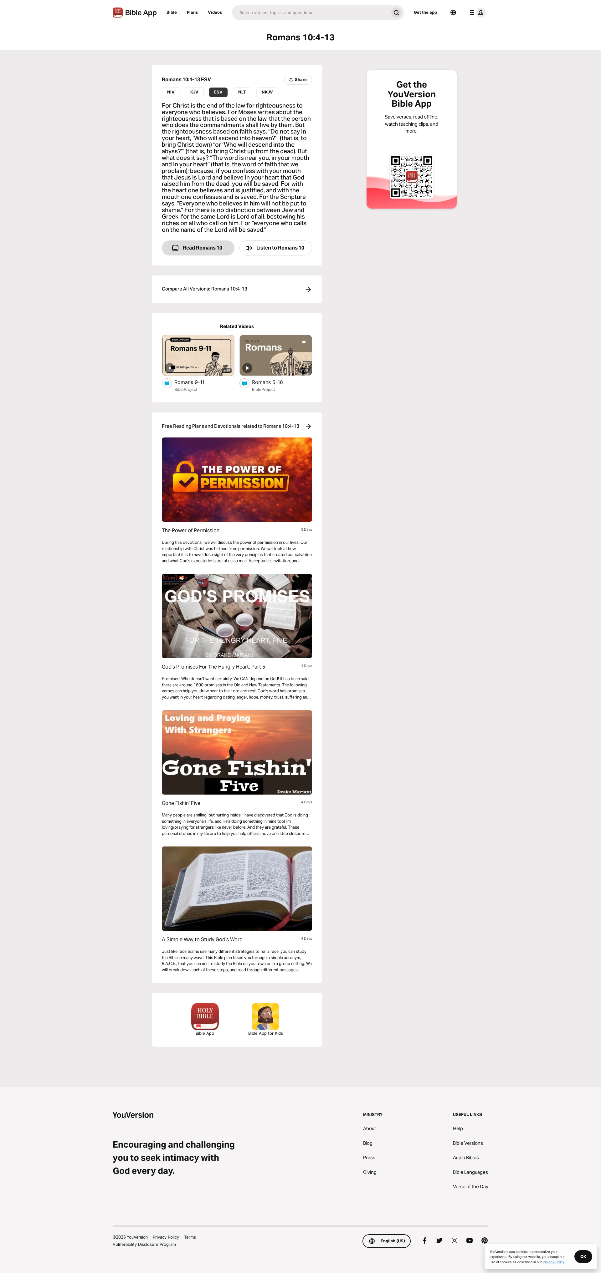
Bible (172, 12)
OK (583, 1256)
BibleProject (186, 389)
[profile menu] (476, 12)
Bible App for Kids (265, 1033)
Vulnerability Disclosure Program (144, 1244)
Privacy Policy (166, 1237)
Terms (190, 1237)
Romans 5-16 (274, 382)
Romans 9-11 (195, 382)
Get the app (425, 12)
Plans (192, 12)
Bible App (205, 1033)
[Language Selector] (453, 12)
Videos (215, 12)
